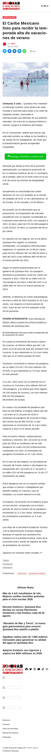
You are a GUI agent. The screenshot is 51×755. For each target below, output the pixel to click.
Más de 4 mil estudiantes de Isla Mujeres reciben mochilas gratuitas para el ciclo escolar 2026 (23, 596)
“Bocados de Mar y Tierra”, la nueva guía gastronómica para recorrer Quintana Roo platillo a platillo (24, 626)
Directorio (6, 720)
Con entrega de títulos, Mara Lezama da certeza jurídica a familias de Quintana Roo (24, 322)
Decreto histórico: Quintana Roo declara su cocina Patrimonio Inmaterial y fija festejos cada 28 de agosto (24, 611)
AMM (13, 44)
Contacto (6, 724)
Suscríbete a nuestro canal (31, 156)
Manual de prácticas (10, 733)
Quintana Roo (9, 17)
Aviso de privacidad (10, 729)
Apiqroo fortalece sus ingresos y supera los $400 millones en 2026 (22, 652)
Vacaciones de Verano (37, 573)
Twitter (6, 560)
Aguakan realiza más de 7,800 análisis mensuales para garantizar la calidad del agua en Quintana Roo (25, 639)
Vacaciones (22, 573)
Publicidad (7, 737)
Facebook (8, 564)
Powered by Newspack (11, 751)
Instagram (8, 567)
